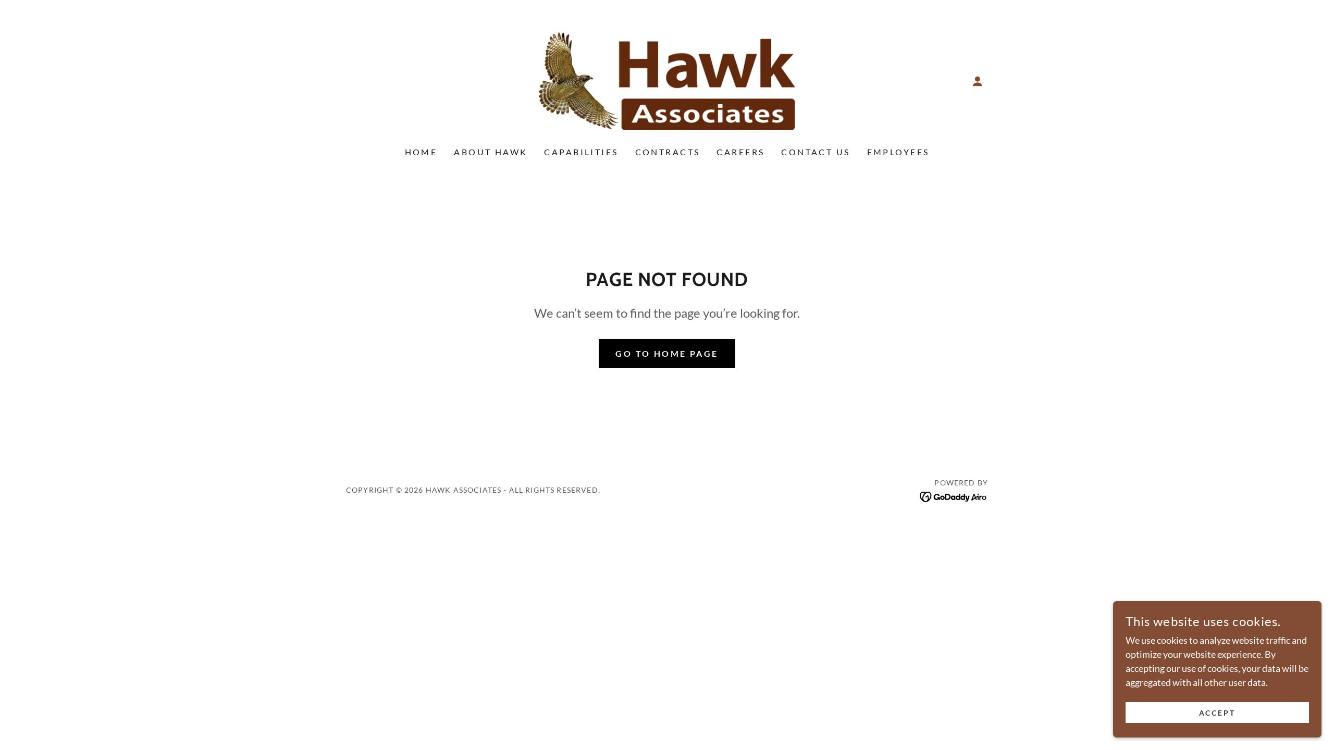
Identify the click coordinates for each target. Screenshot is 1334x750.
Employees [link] (898, 152)
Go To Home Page (666, 353)
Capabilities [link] (581, 152)
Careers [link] (740, 152)
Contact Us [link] (815, 152)
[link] (667, 80)
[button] (977, 81)
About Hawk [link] (490, 152)
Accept (1217, 712)
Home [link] (421, 152)
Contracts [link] (667, 152)
